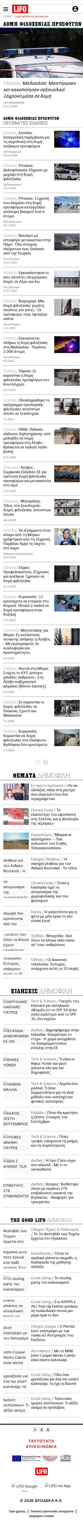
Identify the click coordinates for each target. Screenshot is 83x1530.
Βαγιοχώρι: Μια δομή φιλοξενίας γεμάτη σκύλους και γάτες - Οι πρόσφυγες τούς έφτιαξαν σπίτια (25, 310)
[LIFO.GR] (20, 10)
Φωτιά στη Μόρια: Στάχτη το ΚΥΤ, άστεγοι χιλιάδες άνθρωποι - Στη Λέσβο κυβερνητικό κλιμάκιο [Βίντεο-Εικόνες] (26, 677)
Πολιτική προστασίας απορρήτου (52, 1511)
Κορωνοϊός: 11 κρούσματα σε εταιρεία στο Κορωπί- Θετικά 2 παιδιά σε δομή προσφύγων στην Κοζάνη (26, 606)
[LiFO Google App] (25, 1487)
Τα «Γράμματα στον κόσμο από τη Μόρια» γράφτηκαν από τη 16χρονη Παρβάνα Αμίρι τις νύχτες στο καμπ (26, 539)
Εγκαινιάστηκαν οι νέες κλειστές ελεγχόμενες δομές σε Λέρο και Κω (26, 277)
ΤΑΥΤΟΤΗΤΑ (41, 1441)
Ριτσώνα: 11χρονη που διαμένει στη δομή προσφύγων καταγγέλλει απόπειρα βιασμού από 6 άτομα (26, 207)
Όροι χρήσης (17, 1511)
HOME (7, 16)
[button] (6, 9)
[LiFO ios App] (58, 1487)
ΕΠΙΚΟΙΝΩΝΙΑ (41, 1447)
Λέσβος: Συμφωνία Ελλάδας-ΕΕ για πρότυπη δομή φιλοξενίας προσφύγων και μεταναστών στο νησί (27, 476)
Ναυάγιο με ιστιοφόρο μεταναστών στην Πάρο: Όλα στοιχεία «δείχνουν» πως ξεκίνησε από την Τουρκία (27, 244)
